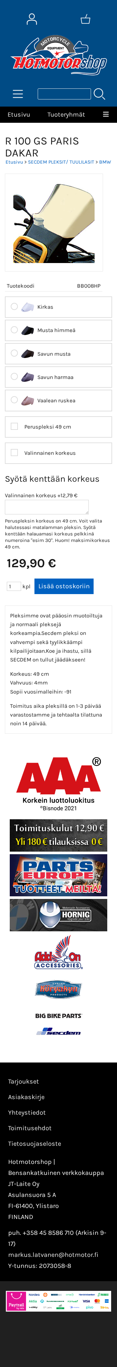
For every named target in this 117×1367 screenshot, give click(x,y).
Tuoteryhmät (66, 114)
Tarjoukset (23, 1081)
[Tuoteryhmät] (18, 94)
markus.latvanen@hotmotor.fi (53, 1254)
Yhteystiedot (27, 1112)
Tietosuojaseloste (34, 1143)
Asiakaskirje (26, 1097)
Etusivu (18, 114)
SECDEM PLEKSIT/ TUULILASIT (61, 162)
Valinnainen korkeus (30, 495)
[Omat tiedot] (32, 19)
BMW (105, 162)
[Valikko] (106, 115)
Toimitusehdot (30, 1128)
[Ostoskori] (85, 19)
